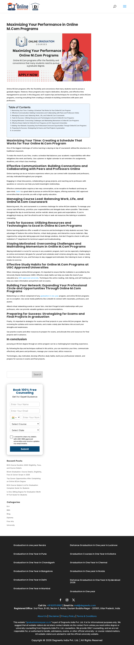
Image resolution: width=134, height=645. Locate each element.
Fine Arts (10, 521)
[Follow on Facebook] (60, 600)
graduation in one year (50, 296)
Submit (25, 449)
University (11, 525)
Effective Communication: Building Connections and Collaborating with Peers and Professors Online (45, 113)
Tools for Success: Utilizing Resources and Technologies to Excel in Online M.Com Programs (43, 118)
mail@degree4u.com (85, 605)
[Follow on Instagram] (67, 600)
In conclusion (16, 130)
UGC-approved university (28, 278)
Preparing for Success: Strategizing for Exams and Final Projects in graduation (38, 128)
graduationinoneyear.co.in (38, 622)
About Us (42, 616)
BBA (8, 510)
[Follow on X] (73, 600)
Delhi (18, 191)
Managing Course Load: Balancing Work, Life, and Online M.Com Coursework (38, 115)
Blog (8, 514)
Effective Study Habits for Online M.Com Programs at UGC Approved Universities (39, 123)
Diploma (10, 518)
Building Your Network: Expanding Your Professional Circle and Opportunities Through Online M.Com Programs (49, 125)
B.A (8, 506)
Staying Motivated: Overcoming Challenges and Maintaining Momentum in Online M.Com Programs (45, 120)
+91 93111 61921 (54, 605)
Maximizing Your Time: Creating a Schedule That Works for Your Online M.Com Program (41, 110)
